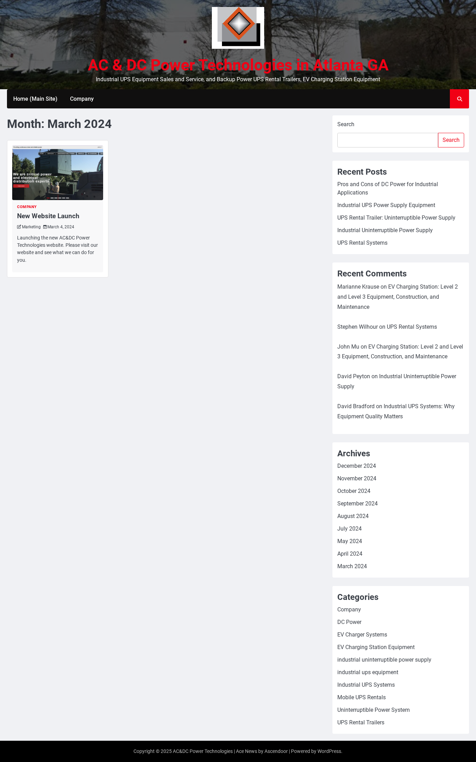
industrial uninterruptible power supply (384, 659)
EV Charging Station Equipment (376, 647)
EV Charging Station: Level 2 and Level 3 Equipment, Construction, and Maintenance (397, 296)
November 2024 (356, 478)
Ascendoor (276, 751)
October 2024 (353, 491)
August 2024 (353, 516)
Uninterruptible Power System (373, 710)
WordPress (329, 751)
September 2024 (357, 503)
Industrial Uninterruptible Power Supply (385, 230)
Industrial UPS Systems (366, 684)
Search (345, 124)
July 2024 (349, 528)
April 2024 (349, 553)
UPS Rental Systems (362, 242)
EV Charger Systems (362, 634)
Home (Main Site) (35, 99)
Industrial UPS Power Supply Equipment (386, 205)
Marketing (31, 226)
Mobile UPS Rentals (361, 697)
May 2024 (349, 541)
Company (82, 99)
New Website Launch (48, 216)
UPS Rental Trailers (360, 722)
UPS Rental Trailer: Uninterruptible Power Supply (396, 217)
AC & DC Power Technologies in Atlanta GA (238, 65)
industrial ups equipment (367, 672)
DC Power (349, 622)
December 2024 (356, 466)
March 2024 (352, 566)
